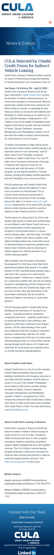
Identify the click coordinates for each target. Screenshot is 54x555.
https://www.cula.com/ (15, 461)
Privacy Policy (31, 548)
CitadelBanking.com (18, 409)
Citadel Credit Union (31, 95)
